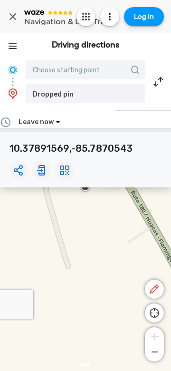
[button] (85, 93)
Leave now (36, 122)
